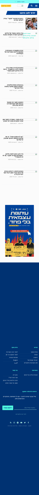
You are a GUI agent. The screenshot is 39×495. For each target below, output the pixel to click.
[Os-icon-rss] (10, 422)
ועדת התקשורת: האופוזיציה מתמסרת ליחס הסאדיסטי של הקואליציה (14, 52)
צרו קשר (15, 370)
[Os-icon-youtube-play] (21, 422)
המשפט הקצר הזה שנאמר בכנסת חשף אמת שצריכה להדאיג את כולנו (15, 103)
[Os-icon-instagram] (14, 422)
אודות (36, 347)
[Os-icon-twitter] (24, 422)
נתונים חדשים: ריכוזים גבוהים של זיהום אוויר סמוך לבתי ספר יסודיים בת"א (13, 172)
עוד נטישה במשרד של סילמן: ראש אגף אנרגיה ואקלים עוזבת (13, 34)
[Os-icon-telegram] (17, 422)
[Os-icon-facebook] (28, 422)
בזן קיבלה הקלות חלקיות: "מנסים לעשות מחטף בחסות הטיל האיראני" (14, 86)
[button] (36, 5)
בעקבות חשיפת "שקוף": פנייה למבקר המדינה (13, 19)
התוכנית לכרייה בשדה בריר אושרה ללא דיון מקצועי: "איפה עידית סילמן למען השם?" (13, 69)
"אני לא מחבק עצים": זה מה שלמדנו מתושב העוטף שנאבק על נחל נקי (13, 138)
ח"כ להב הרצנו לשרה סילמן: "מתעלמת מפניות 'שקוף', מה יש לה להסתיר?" (13, 155)
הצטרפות (35, 370)
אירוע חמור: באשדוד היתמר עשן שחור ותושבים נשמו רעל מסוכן (13, 120)
